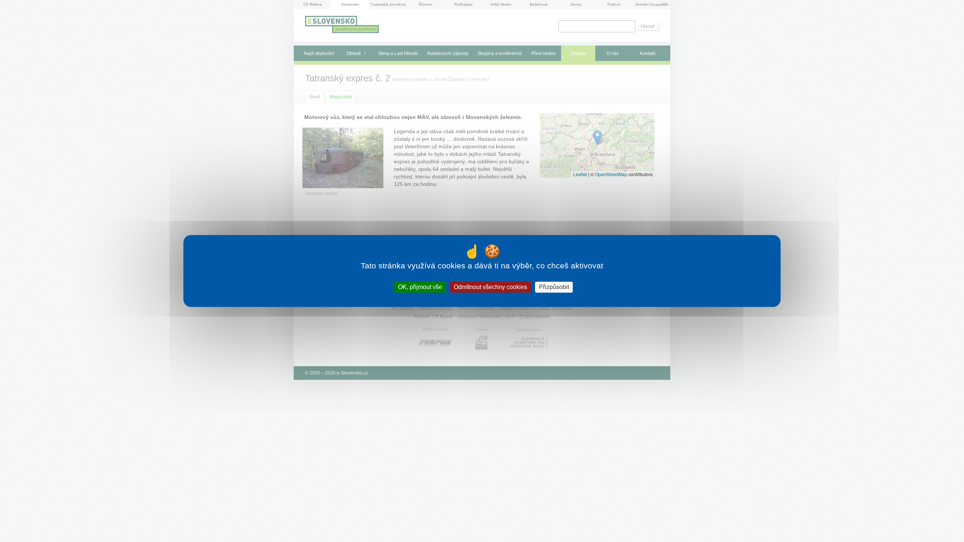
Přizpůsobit (554, 287)
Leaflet (580, 174)
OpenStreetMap (611, 174)
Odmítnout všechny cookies (490, 287)
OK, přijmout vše (420, 287)
